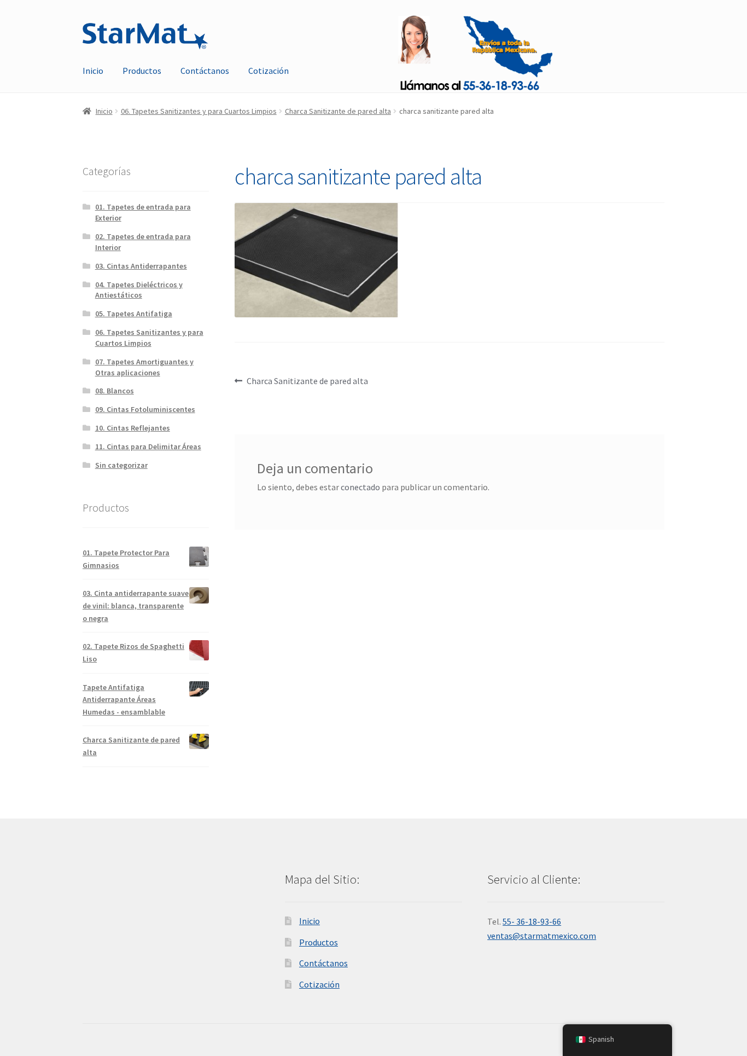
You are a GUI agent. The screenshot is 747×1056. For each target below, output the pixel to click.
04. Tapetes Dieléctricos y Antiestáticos (139, 290)
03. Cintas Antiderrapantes (141, 266)
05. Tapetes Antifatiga (133, 313)
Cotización (268, 70)
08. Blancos (114, 391)
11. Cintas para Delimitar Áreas (148, 446)
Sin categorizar (121, 465)
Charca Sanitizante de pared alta (338, 111)
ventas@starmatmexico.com (541, 935)
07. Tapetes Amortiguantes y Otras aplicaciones (144, 367)
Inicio (93, 70)
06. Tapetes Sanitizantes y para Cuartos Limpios (199, 111)
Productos (141, 70)
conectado (360, 486)
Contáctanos (204, 70)
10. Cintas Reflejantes (132, 428)
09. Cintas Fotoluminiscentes (145, 409)
